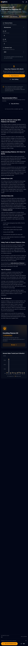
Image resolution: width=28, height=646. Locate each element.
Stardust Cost (8, 47)
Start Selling (15, 79)
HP (5, 39)
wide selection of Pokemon (17, 263)
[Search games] (23, 2)
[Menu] (26, 2)
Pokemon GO (4, 5)
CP (5, 31)
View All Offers (15, 103)
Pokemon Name (8, 23)
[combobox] (13, 27)
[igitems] (4, 2)
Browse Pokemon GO (10, 643)
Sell (24, 643)
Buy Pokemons (15, 75)
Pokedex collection (7, 209)
